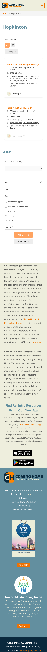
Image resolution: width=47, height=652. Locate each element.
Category (8, 171)
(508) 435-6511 (16, 116)
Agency (11, 216)
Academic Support (15, 202)
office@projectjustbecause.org (22, 119)
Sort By (10, 51)
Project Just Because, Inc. (20, 107)
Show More (9, 221)
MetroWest (23, 83)
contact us (36, 342)
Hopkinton (14, 83)
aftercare (11, 211)
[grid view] (7, 45)
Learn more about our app (30, 424)
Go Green (23, 626)
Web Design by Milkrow (30, 650)
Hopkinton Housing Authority (23, 64)
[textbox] (25, 173)
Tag (6, 196)
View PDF (23, 565)
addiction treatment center (19, 207)
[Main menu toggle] (42, 5)
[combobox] (25, 173)
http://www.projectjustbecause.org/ (24, 123)
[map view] (13, 45)
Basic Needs (17, 136)
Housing (15, 93)
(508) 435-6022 (16, 73)
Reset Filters (23, 241)
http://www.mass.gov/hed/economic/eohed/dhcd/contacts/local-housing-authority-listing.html (25, 78)
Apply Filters (23, 234)
